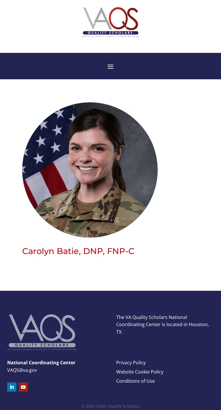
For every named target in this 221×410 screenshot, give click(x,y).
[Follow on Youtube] (23, 387)
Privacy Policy (131, 362)
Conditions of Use (135, 381)
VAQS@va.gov (22, 370)
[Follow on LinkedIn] (11, 387)
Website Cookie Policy (139, 372)
